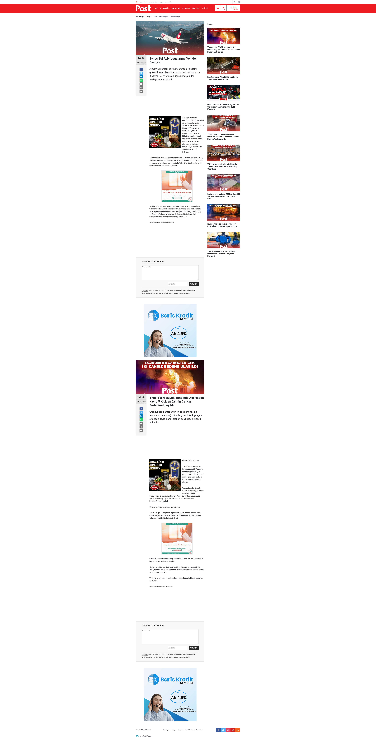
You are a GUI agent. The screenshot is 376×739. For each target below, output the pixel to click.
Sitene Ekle (168, 2)
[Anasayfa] (137, 2)
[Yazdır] (141, 87)
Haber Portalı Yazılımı (145, 736)
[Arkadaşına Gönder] (141, 84)
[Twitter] (141, 73)
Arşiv (161, 2)
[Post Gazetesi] (143, 8)
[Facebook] (141, 69)
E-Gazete (186, 8)
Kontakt (196, 8)
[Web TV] (234, 2)
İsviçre (205, 8)
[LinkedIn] (141, 76)
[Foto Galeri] (239, 2)
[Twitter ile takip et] (223, 730)
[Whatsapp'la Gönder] (141, 80)
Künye (174, 730)
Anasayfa (166, 730)
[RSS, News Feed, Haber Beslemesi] (237, 730)
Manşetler (143, 2)
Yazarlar (176, 8)
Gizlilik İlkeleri (189, 730)
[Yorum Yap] (141, 91)
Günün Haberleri (152, 2)
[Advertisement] (176, 99)
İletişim (180, 730)
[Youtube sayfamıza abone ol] (232, 730)
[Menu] (218, 8)
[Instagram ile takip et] (228, 730)
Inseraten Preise (162, 8)
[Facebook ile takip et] (218, 730)
